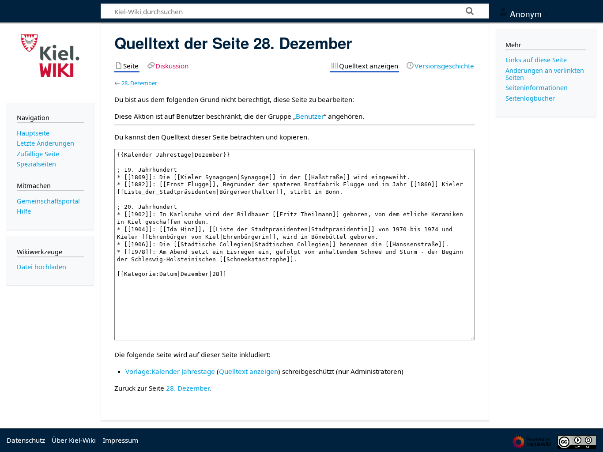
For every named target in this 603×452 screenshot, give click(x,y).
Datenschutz (26, 440)
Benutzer (310, 116)
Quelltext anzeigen (248, 371)
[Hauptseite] (50, 62)
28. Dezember (139, 83)
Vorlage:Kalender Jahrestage (170, 371)
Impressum (120, 440)
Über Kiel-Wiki (74, 440)
